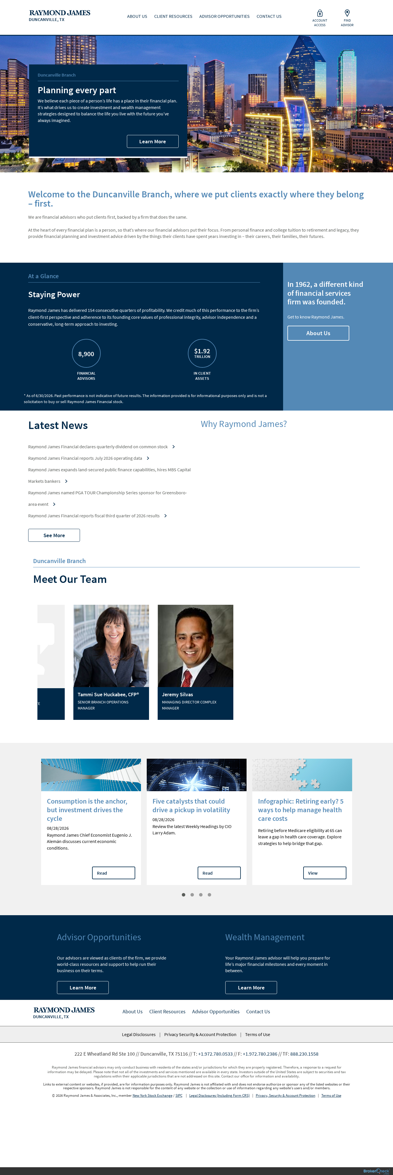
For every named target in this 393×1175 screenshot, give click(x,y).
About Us (318, 333)
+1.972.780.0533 (215, 1053)
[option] (77, 662)
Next (360, 829)
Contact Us (258, 1011)
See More (54, 535)
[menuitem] (57, 11)
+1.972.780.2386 (260, 1053)
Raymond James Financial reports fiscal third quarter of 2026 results (94, 515)
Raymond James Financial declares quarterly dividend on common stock (98, 446)
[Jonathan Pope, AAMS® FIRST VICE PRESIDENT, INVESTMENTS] (316, 646)
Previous (32, 829)
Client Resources (167, 1011)
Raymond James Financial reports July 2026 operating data (85, 458)
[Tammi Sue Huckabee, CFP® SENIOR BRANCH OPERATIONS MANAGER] (77, 647)
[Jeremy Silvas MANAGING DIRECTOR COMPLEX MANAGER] (156, 647)
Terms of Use (257, 1034)
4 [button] (209, 895)
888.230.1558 (304, 1053)
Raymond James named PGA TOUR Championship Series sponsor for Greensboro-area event (107, 498)
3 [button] (201, 895)
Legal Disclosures (139, 1034)
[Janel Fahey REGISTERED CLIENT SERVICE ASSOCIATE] (236, 646)
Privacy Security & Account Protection (200, 1034)
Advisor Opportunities (216, 1011)
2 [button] (192, 895)
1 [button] (183, 895)
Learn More (152, 141)
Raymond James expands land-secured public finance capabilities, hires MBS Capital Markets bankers (109, 475)
